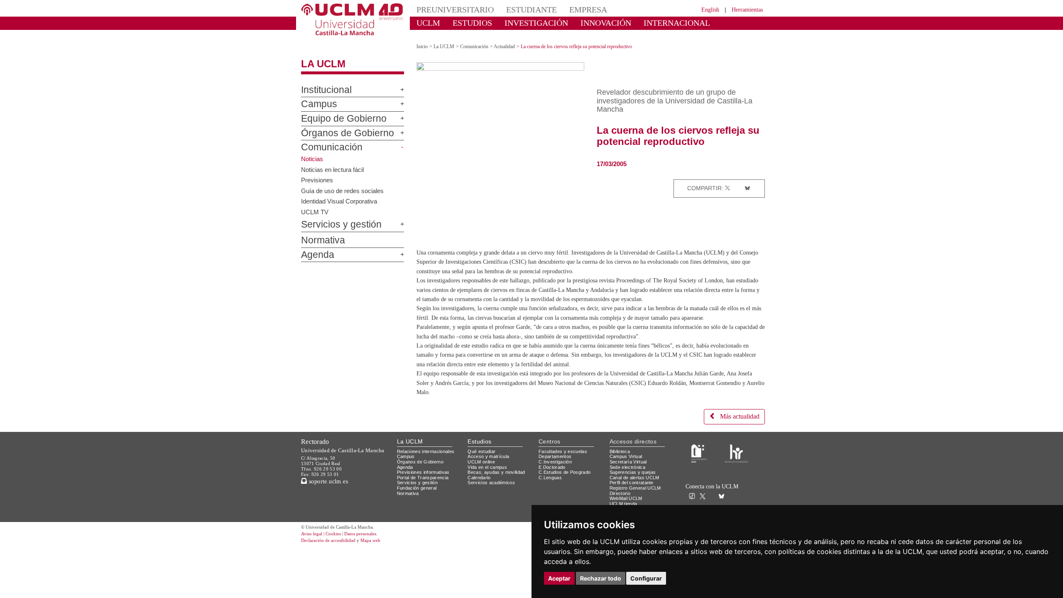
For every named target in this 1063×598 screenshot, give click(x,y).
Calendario (480, 488)
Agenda (314, 247)
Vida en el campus (489, 478)
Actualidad (513, 39)
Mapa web (381, 552)
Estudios (480, 452)
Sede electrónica (629, 478)
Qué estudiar (483, 462)
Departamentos (557, 467)
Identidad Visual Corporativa (341, 193)
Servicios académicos (493, 493)
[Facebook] (736, 181)
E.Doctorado (553, 478)
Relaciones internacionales (428, 462)
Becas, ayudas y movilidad (498, 483)
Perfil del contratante (635, 493)
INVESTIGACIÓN (521, 22)
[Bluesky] (745, 181)
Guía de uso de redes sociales (344, 183)
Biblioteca (621, 462)
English (702, 9)
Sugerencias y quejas (634, 483)
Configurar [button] (646, 578)
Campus (315, 97)
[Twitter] (728, 181)
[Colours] (736, 464)
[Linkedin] (755, 181)
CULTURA (697, 22)
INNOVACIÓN (581, 22)
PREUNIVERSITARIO (449, 9)
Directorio (622, 504)
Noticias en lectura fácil (333, 162)
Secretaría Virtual (630, 472)
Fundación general (419, 499)
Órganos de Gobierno (338, 126)
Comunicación (326, 140)
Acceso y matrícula (490, 467)
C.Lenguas (550, 488)
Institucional (323, 82)
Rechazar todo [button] (600, 578)
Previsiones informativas (426, 483)
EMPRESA (567, 9)
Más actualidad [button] (736, 427)
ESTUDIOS (465, 22)
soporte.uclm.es (330, 492)
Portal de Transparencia (425, 488)
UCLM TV (314, 204)
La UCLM (319, 57)
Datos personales (372, 545)
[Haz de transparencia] (699, 464)
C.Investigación (556, 472)
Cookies (338, 545)
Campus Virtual (627, 467)
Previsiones (318, 172)
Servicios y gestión (334, 217)
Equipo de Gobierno (335, 111)
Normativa (319, 233)
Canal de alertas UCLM (636, 488)
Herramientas (744, 9)
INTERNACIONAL (641, 22)
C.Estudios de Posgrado (566, 483)
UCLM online (482, 472)
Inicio (422, 39)
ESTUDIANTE (516, 9)
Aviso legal (312, 545)
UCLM (425, 22)
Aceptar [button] (559, 578)
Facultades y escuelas (564, 462)
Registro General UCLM (637, 499)
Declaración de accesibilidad (333, 552)
